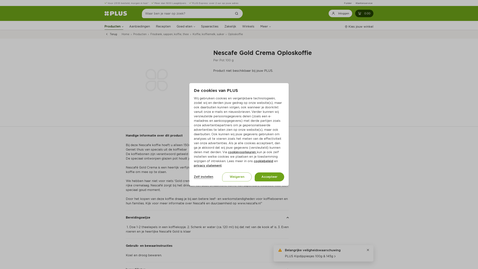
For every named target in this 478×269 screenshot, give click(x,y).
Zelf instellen (203, 177)
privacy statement (208, 165)
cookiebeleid (263, 161)
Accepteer (269, 177)
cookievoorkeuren (242, 152)
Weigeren (237, 177)
